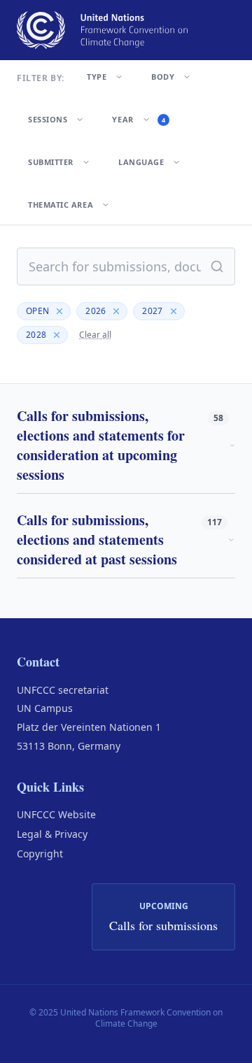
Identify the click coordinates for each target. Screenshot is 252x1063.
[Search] (217, 266)
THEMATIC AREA (60, 204)
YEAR (138, 119)
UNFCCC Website (56, 814)
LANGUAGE (141, 162)
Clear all (95, 335)
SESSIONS (47, 119)
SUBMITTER (51, 162)
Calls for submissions (163, 925)
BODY (162, 76)
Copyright (40, 853)
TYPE (96, 76)
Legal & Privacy (52, 834)
